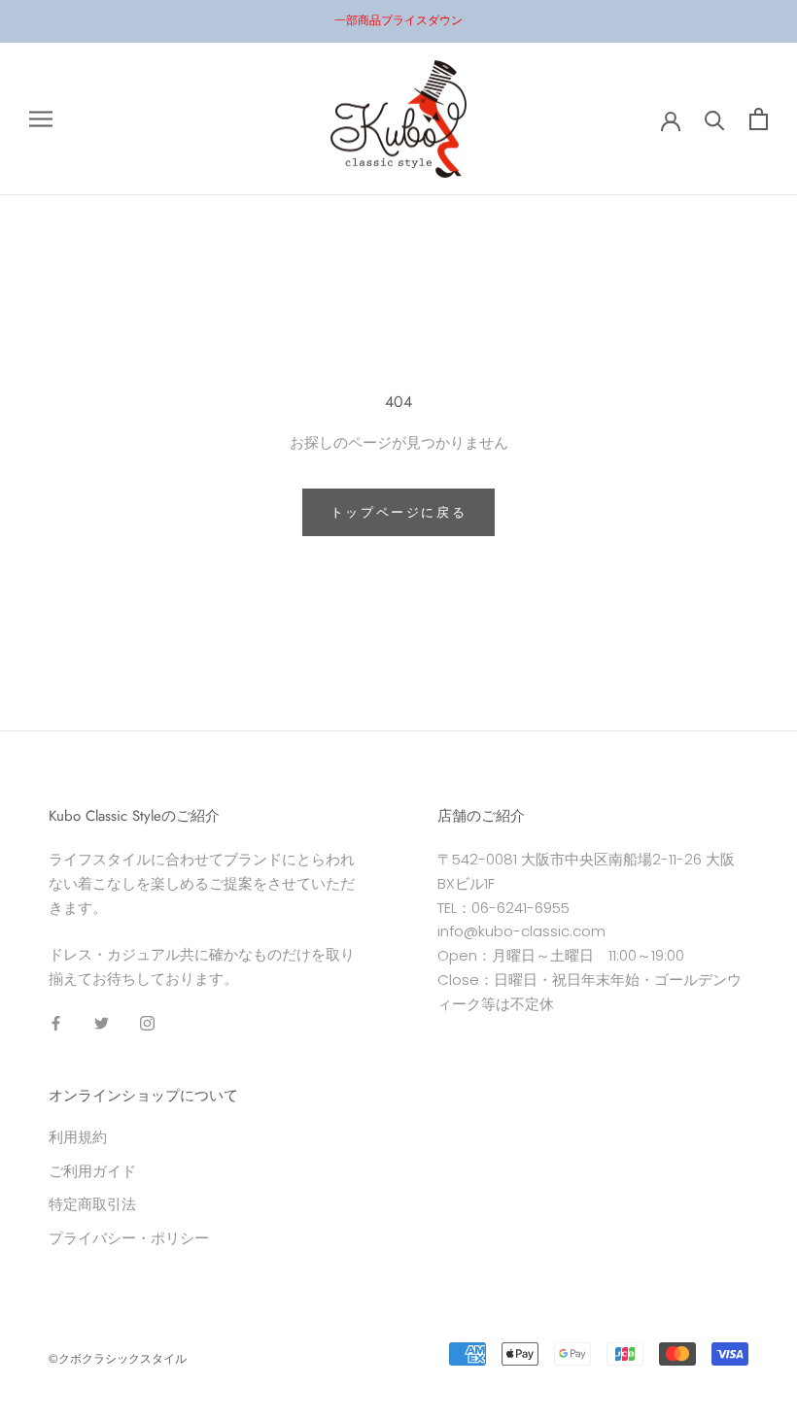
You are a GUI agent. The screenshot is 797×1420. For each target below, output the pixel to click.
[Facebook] (56, 1023)
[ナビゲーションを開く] (40, 119)
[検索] (715, 119)
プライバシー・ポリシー (129, 1238)
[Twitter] (101, 1023)
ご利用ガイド (92, 1171)
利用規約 (78, 1137)
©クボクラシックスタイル (118, 1359)
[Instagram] (147, 1023)
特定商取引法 (92, 1204)
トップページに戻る (398, 512)
